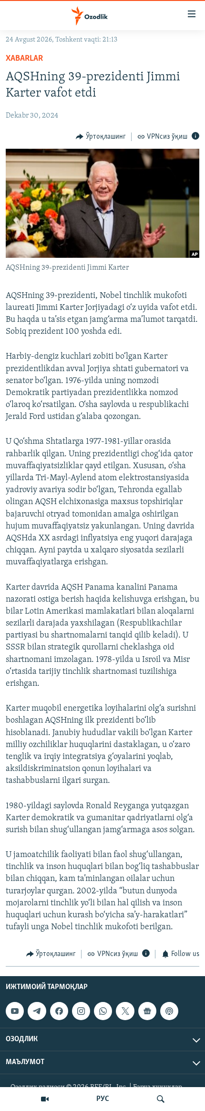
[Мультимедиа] (45, 1099)
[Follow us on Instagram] (81, 1011)
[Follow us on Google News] (147, 1011)
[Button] (101, 137)
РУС (102, 1099)
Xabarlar (24, 59)
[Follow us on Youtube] (15, 1011)
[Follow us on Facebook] (59, 1011)
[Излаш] (160, 1099)
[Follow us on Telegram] (37, 1011)
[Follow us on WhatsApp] (103, 1011)
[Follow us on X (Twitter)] (125, 1011)
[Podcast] (169, 1011)
